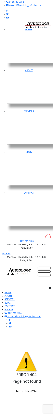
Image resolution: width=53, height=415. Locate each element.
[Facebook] (7, 10)
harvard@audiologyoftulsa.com (25, 5)
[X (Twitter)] (7, 14)
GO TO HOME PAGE (26, 391)
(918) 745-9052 (16, 1)
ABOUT (8, 295)
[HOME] (20, 271)
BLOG (8, 302)
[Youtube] (7, 17)
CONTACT (10, 306)
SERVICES (10, 299)
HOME (8, 292)
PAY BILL (6, 253)
